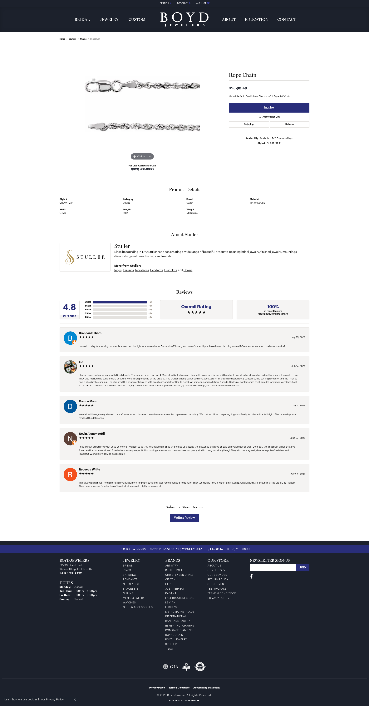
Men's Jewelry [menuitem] (134, 598)
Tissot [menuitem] (170, 649)
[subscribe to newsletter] (302, 567)
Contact (286, 19)
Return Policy (218, 579)
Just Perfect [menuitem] (174, 589)
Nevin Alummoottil (92, 434)
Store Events (217, 584)
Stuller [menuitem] (171, 644)
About (229, 19)
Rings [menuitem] (127, 570)
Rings (117, 270)
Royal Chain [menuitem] (174, 635)
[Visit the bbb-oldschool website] (186, 667)
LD (81, 362)
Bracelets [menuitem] (131, 589)
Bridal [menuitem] (128, 566)
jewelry (72, 39)
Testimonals (217, 589)
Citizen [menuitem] (170, 579)
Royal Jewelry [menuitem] (176, 639)
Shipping (248, 124)
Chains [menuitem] (128, 593)
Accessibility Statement (206, 688)
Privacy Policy (218, 598)
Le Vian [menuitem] (170, 603)
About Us (214, 566)
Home (62, 39)
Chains (83, 39)
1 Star (88, 317)
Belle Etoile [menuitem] (174, 570)
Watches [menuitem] (129, 603)
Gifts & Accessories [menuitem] (138, 607)
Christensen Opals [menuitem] (179, 575)
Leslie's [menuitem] (171, 607)
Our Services (217, 575)
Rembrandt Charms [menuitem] (179, 626)
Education (256, 19)
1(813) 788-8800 (142, 169)
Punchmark (192, 701)
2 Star (88, 313)
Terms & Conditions (222, 593)
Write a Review (184, 518)
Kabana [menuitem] (171, 593)
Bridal (82, 19)
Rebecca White (89, 469)
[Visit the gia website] (170, 667)
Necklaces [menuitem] (131, 584)
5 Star (88, 302)
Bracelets (170, 270)
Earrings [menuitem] (130, 575)
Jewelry (109, 19)
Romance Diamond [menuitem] (179, 630)
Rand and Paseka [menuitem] (178, 621)
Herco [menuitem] (170, 584)
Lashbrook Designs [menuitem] (179, 598)
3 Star (88, 310)
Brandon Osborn (90, 333)
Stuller (189, 203)
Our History (216, 570)
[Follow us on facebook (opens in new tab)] (251, 576)
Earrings (128, 270)
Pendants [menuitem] (130, 579)
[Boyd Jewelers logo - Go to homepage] (184, 19)
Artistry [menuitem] (171, 566)
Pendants (156, 270)
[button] (165, 3)
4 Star (88, 306)
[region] (142, 103)
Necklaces (142, 270)
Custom (137, 19)
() (150, 302)
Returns (289, 124)
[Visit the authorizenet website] (200, 667)
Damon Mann (88, 401)
